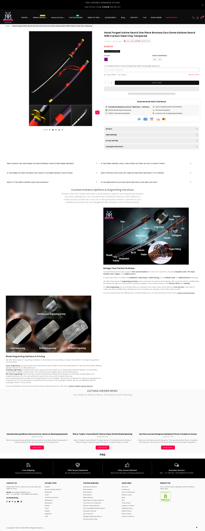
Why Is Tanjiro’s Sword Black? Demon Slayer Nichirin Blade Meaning (102, 434)
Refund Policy (126, 511)
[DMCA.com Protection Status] (165, 502)
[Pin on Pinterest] (56, 130)
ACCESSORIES (110, 17)
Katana (47, 487)
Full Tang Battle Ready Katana (94, 508)
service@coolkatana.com (20, 492)
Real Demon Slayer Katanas (93, 500)
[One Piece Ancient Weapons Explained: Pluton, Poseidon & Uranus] (168, 415)
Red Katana (87, 495)
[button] (151, 89)
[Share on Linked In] (59, 130)
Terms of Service (128, 516)
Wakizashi (48, 492)
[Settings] (198, 17)
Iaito (46, 516)
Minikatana (49, 500)
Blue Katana (87, 492)
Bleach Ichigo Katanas (91, 506)
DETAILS (109, 129)
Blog (123, 17)
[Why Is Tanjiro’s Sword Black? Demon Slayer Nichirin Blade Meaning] (102, 415)
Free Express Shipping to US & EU (120, 107)
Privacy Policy (126, 514)
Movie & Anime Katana (53, 489)
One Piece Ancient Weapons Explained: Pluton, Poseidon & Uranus (168, 434)
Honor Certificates (128, 492)
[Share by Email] (62, 130)
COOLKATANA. (24, 528)
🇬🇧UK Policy (136, 107)
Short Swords (88, 514)
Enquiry (123, 75)
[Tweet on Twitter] (53, 130)
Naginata (48, 514)
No (160, 59)
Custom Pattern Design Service (80, 386)
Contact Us (126, 489)
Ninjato (47, 511)
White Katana (88, 497)
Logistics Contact (128, 506)
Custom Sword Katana (186, 293)
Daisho (47, 506)
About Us (125, 487)
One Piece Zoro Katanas (92, 503)
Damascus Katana (90, 487)
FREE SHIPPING (111, 135)
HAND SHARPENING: (160, 56)
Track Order (126, 503)
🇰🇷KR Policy (145, 107)
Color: (107, 56)
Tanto (47, 495)
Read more (37, 448)
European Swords (89, 511)
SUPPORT (134, 17)
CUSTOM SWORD (76, 17)
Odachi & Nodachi (51, 497)
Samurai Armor (57, 17)
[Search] (194, 17)
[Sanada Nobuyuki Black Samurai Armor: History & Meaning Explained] (37, 415)
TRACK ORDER (156, 17)
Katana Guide (127, 495)
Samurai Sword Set (90, 519)
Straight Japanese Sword (92, 516)
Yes (154, 59)
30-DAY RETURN (112, 141)
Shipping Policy (127, 508)
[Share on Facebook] (50, 130)
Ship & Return (111, 75)
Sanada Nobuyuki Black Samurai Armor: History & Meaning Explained (37, 434)
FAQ (144, 17)
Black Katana (88, 489)
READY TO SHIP (94, 17)
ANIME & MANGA (39, 17)
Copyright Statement (114, 147)
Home (8, 26)
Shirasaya (48, 503)
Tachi (47, 508)
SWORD (24, 17)
